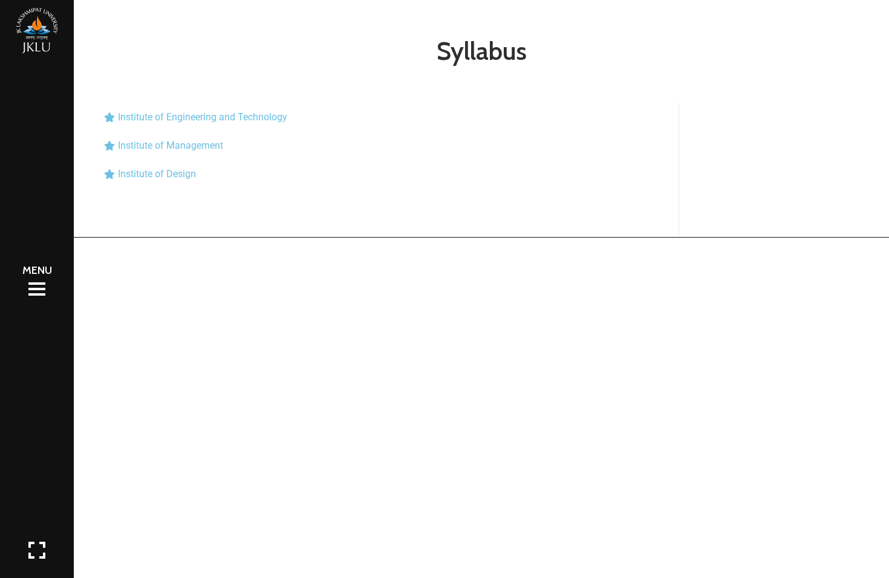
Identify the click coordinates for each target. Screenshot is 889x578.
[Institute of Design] (376, 174)
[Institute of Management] (376, 145)
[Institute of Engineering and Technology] (376, 117)
